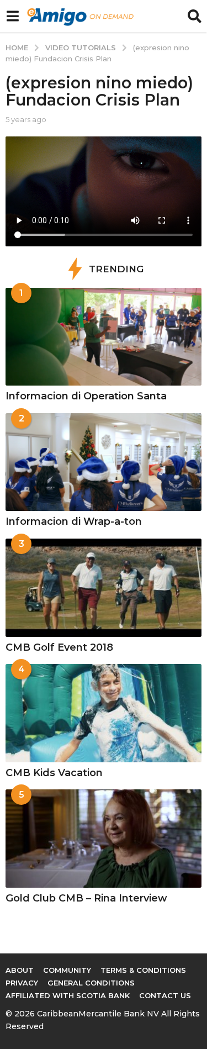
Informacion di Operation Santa (86, 396)
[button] (12, 17)
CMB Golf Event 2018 (59, 647)
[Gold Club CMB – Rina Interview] (103, 838)
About (20, 970)
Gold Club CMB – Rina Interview (86, 898)
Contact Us (165, 995)
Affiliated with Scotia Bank (68, 995)
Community (67, 970)
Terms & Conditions (143, 970)
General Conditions (91, 982)
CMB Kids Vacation (54, 773)
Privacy (22, 982)
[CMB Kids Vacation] (103, 713)
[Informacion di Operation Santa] (103, 337)
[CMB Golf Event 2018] (103, 588)
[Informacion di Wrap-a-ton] (103, 462)
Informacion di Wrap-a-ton (74, 521)
